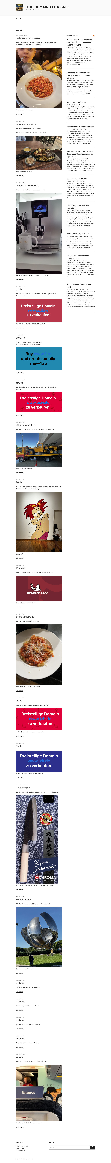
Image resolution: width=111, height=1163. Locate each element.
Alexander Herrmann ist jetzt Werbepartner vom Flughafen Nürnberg (79, 75)
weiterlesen (19, 114)
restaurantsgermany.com (28, 38)
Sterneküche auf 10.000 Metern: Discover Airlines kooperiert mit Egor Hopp (80, 154)
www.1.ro (20, 337)
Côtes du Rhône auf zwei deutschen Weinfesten (77, 180)
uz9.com (20, 1019)
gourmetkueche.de (25, 616)
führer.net (20, 567)
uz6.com (20, 982)
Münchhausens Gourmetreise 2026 (79, 285)
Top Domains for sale (48, 7)
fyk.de (19, 482)
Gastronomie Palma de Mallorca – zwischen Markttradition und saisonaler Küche (80, 42)
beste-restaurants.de (26, 123)
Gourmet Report (72, 35)
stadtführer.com (23, 899)
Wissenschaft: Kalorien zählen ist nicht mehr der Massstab (80, 127)
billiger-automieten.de (26, 424)
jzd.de (19, 289)
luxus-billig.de (23, 787)
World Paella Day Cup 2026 (78, 233)
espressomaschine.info (27, 185)
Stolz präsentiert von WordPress (24, 1159)
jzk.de (19, 745)
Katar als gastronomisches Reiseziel (78, 206)
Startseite (19, 19)
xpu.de (19, 1056)
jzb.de (19, 700)
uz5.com (20, 1001)
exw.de (19, 382)
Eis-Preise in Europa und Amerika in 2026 (77, 103)
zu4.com (20, 1038)
